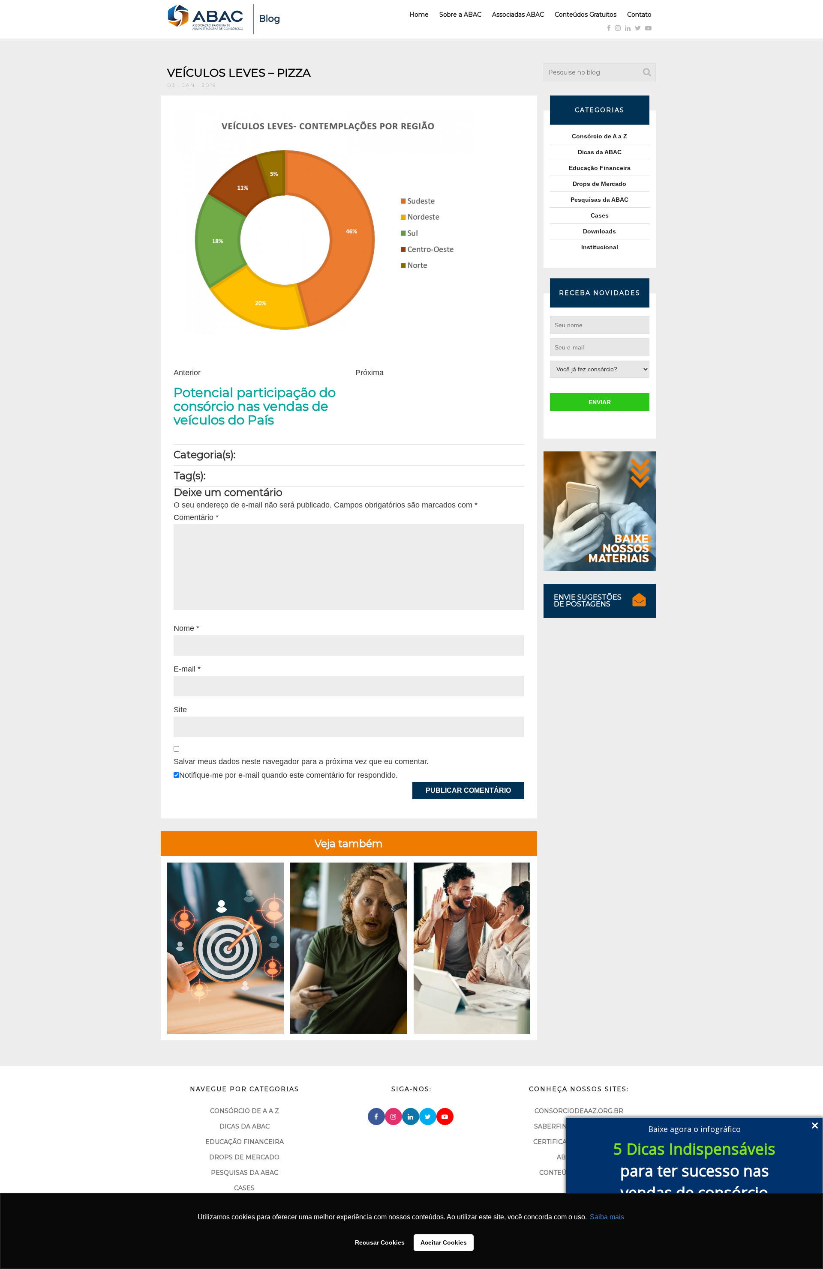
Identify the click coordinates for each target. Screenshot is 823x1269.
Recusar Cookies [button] (380, 1242)
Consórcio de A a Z (599, 136)
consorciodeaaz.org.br (579, 1111)
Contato (639, 14)
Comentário (196, 517)
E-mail (187, 669)
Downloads (599, 231)
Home (419, 14)
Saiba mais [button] (607, 1217)
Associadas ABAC (518, 14)
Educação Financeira (600, 167)
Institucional (599, 247)
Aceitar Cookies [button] (444, 1242)
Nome (186, 628)
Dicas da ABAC (600, 152)
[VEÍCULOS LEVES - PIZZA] (324, 221)
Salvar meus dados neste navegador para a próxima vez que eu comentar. (301, 761)
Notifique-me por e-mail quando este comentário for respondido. (288, 775)
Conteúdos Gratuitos (585, 14)
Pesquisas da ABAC (599, 199)
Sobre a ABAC (460, 14)
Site (180, 709)
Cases (600, 215)
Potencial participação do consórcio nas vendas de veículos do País (255, 406)
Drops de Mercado (599, 183)
